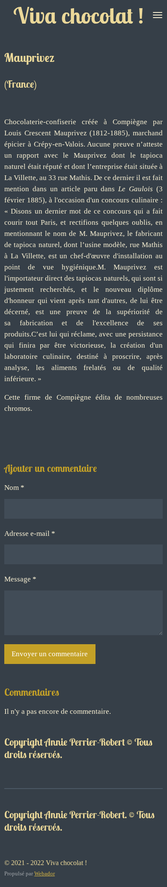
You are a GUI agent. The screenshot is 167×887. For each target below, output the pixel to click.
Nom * (14, 487)
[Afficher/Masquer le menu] (157, 15)
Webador (44, 873)
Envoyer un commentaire (50, 654)
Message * (20, 579)
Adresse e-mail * (29, 533)
